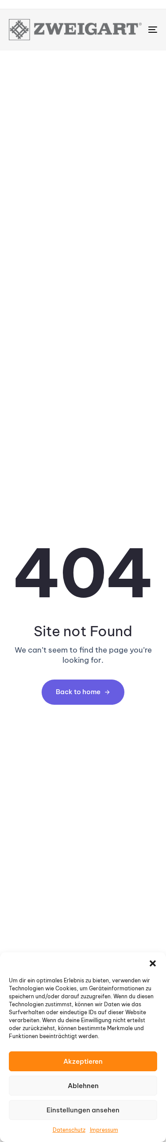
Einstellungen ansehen (83, 1110)
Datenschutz (69, 1130)
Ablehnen (83, 1085)
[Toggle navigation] (132, 29)
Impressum (104, 1130)
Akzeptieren (83, 1061)
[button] (152, 963)
